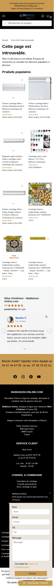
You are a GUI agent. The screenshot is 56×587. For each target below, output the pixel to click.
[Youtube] (38, 376)
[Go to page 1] (24, 349)
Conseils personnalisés (27, 484)
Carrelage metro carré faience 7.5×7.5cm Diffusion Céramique (37, 159)
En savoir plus (14, 582)
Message (16, 538)
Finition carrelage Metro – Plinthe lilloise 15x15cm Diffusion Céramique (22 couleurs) (39, 107)
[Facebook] (15, 376)
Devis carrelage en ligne (27, 487)
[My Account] (43, 16)
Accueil (5, 40)
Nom (14, 507)
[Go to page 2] (26, 348)
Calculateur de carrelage (27, 481)
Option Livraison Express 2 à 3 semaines (27, 9)
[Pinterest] (30, 376)
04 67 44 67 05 (34, 455)
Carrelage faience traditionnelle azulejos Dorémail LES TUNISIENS (39, 212)
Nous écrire (27, 450)
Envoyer (32, 573)
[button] (48, 16)
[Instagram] (23, 376)
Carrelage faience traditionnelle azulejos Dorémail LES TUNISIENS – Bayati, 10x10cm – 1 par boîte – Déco (39, 268)
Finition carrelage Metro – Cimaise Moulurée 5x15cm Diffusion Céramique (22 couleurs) (13, 107)
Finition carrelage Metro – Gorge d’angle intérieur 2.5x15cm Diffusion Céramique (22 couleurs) (12, 213)
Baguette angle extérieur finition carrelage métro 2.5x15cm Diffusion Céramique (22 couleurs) (12, 160)
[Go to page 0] (22, 348)
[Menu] (6, 16)
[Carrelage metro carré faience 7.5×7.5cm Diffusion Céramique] (40, 141)
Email (15, 517)
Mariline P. (21, 318)
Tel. (14, 527)
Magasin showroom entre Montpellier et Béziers (27, 420)
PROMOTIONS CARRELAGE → (27, 6)
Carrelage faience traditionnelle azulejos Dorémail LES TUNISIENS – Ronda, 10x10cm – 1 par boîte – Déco (13, 268)
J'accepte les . (26, 565)
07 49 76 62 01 (29, 458)
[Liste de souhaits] (22, 80)
